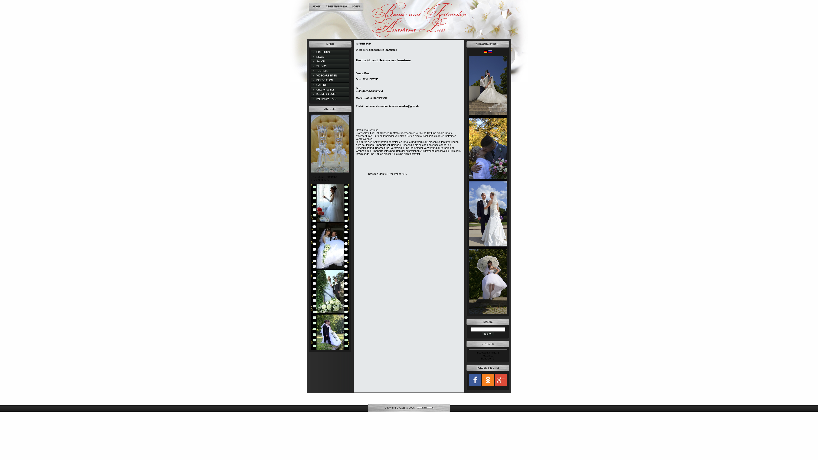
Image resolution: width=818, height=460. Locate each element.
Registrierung (336, 6)
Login (356, 6)
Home (317, 6)
